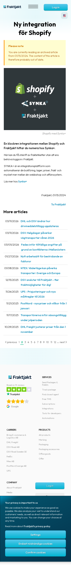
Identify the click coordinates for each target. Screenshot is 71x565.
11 (51, 342)
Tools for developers (51, 413)
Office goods (45, 453)
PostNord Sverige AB (16, 466)
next (62, 342)
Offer (41, 458)
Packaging (43, 444)
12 (55, 342)
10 (47, 342)
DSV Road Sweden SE (17, 451)
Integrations (47, 408)
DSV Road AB (13, 447)
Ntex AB (10, 461)
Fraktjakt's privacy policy (37, 526)
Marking (43, 439)
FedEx (9, 456)
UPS (9, 470)
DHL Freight (12, 442)
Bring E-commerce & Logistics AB (16, 436)
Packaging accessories (49, 449)
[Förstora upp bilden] (35, 129)
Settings (35, 534)
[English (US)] (64, 15)
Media (9, 492)
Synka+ (22, 181)
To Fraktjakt (58, 204)
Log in (55, 7)
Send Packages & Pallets (50, 383)
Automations (48, 418)
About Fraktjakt (14, 487)
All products (44, 435)
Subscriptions (48, 403)
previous (12, 342)
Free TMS (46, 399)
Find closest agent (50, 394)
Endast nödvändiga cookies (35, 543)
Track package (49, 389)
